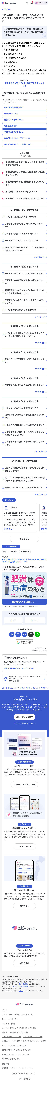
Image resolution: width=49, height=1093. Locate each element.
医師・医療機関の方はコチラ (24, 723)
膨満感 (12, 58)
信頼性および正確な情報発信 (21, 986)
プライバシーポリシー (16, 100)
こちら (21, 991)
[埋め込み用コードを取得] (24, 634)
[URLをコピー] (11, 634)
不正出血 (7, 66)
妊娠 (5, 552)
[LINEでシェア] (37, 634)
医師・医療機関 (23, 984)
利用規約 (4, 100)
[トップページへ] (24, 1005)
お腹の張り (25, 552)
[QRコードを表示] (18, 634)
